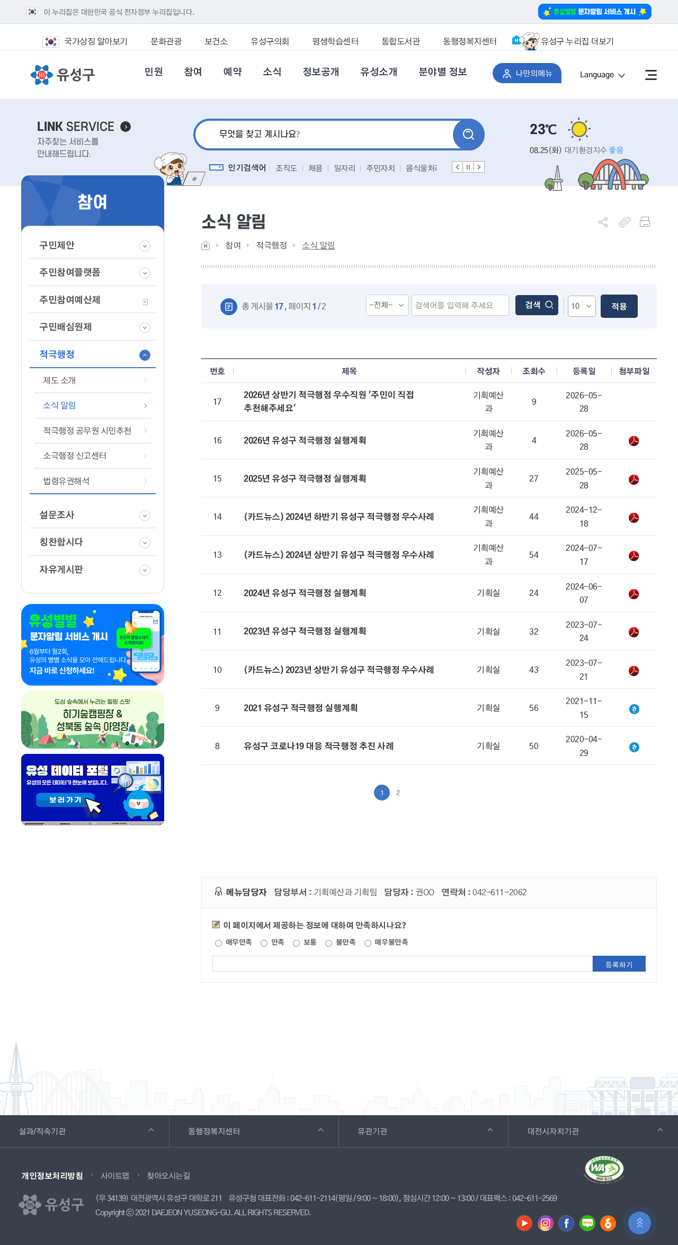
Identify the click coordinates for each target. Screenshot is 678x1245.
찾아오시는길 (168, 1175)
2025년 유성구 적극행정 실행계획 (305, 478)
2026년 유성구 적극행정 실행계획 (305, 440)
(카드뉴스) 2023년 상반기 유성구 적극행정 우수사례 (339, 669)
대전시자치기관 (567, 1131)
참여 (232, 245)
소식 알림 (318, 245)
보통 (309, 942)
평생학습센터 (335, 41)
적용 (619, 306)
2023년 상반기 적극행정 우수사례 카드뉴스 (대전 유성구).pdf (634, 670)
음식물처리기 (427, 168)
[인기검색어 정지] (468, 167)
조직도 (286, 168)
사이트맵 (115, 1175)
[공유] (607, 222)
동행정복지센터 (470, 41)
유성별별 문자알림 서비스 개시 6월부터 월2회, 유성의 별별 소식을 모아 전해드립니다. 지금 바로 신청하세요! (92, 645)
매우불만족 (390, 942)
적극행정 (271, 245)
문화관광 (165, 41)
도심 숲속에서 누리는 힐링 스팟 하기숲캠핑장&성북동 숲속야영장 (92, 720)
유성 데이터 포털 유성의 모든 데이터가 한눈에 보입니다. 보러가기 (92, 789)
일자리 (344, 168)
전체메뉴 (651, 75)
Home (205, 245)
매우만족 (238, 942)
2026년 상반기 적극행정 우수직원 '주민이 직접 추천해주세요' (329, 401)
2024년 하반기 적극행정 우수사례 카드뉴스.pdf (634, 517)
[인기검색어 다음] (479, 167)
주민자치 (380, 168)
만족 (276, 942)
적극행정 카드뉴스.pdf (634, 555)
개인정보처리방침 (52, 1175)
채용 (315, 168)
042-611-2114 (312, 1198)
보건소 (216, 41)
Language (609, 76)
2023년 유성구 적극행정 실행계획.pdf (634, 632)
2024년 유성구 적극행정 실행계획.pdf (634, 594)
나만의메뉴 (538, 73)
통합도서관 (400, 41)
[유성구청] (62, 75)
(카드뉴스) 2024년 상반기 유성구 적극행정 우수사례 (339, 554)
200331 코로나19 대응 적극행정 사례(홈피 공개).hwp (634, 747)
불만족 (344, 942)
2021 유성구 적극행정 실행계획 (301, 707)
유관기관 (387, 1131)
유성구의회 (270, 41)
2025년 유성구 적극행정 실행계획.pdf (634, 479)
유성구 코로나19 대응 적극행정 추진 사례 (319, 746)
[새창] (524, 1223)
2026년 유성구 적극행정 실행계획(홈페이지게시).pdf (634, 440)
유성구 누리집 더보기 (577, 41)
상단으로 (639, 1223)
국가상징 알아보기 (96, 41)
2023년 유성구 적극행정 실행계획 (305, 631)
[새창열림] (604, 1174)
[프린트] (648, 222)
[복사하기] (627, 222)
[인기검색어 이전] (457, 167)
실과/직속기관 (57, 1131)
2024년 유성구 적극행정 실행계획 (305, 592)
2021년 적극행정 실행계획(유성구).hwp (634, 708)
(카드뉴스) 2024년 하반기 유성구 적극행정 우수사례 (339, 516)
